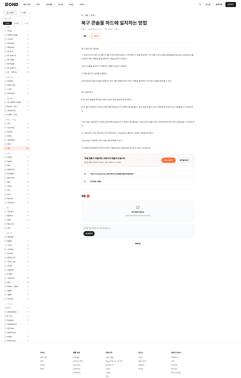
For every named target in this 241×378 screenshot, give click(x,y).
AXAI (42, 369)
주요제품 (76, 357)
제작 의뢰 (43, 357)
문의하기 (230, 4)
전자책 (140, 369)
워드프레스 (76, 365)
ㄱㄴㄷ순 (25, 23)
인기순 (7, 23)
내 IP (173, 361)
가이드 (140, 357)
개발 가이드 (142, 361)
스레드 (108, 369)
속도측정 (174, 365)
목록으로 (138, 244)
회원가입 (219, 4)
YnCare (174, 369)
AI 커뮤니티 (110, 365)
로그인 (208, 4)
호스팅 (42, 365)
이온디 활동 (110, 357)
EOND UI (174, 357)
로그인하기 (89, 233)
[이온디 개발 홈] (11, 4)
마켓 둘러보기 (184, 160)
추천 (96, 36)
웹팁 (86, 15)
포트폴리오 (76, 373)
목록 (84, 36)
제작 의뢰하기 (168, 160)
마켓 (41, 361)
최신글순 (16, 23)
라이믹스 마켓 (77, 361)
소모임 (11, 13)
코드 (24, 13)
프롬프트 (141, 365)
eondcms (76, 369)
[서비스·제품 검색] (200, 4)
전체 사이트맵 (176, 373)
